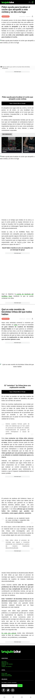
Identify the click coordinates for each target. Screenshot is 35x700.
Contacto (4, 665)
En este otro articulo (9, 633)
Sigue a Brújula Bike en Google (17, 103)
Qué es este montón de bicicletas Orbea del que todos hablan (11, 149)
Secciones (4, 661)
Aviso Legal (4, 673)
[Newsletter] (32, 2)
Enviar (20, 685)
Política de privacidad (7, 675)
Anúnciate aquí (17, 71)
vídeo (16, 324)
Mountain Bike (5, 16)
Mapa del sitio (5, 662)
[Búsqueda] (29, 2)
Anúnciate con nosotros (7, 664)
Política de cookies (6, 674)
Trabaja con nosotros (6, 666)
